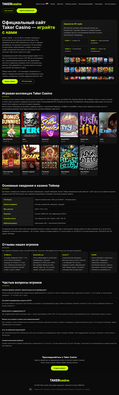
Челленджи (99, 4)
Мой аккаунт (8, 10)
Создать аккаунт (59, 368)
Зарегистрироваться (26, 10)
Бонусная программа (86, 4)
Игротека (60, 4)
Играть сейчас (10, 81)
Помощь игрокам (71, 4)
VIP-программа (27, 81)
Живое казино (40, 4)
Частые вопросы (110, 4)
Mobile (53, 4)
